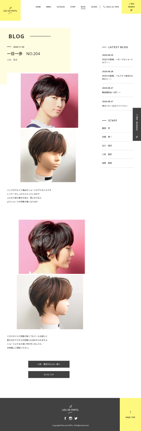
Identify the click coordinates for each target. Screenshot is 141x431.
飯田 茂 (106, 128)
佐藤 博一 (107, 136)
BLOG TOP (49, 374)
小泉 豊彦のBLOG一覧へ (49, 364)
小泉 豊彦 (107, 154)
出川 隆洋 (107, 145)
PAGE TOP (130, 417)
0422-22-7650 (112, 7)
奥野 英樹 (107, 163)
